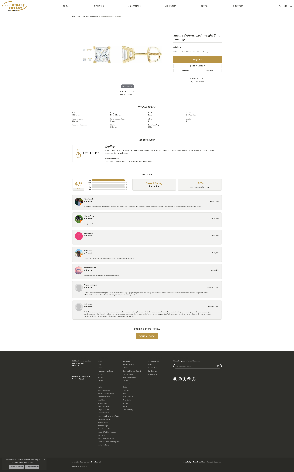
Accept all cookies (32, 467)
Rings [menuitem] (99, 364)
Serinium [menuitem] (126, 403)
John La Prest (89, 216)
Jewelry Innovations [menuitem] (129, 377)
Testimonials (152, 374)
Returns (209, 70)
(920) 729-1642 (126, 94)
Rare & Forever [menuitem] (128, 397)
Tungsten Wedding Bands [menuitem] (106, 438)
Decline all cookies (16, 467)
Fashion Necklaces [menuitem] (104, 397)
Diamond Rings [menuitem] (103, 426)
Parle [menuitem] (124, 393)
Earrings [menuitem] (100, 368)
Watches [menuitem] (100, 377)
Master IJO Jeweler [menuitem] (129, 384)
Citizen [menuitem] (125, 368)
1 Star (89, 189)
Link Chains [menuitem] (101, 435)
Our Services (152, 371)
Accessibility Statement (213, 462)
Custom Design (153, 368)
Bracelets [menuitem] (101, 374)
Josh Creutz (88, 304)
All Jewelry (170, 6)
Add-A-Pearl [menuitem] (127, 361)
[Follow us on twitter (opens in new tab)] (193, 379)
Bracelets (142, 161)
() (126, 180)
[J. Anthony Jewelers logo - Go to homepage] (14, 6)
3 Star (89, 185)
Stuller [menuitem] (125, 406)
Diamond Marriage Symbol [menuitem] (132, 371)
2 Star (89, 187)
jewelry (79, 16)
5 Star (89, 180)
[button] (280, 6)
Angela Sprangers (90, 285)
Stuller (150, 115)
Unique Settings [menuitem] (128, 409)
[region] (127, 54)
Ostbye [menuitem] (125, 387)
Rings (112, 161)
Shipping (185, 70)
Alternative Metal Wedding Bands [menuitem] (109, 442)
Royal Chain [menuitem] (127, 400)
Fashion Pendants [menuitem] (103, 413)
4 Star (89, 182)
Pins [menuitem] (99, 384)
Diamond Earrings (94, 16)
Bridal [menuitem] (100, 361)
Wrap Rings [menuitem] (101, 400)
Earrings (85, 16)
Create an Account (154, 361)
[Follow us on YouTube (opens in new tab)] (175, 379)
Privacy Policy (187, 462)
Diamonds (99, 6)
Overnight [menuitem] (126, 390)
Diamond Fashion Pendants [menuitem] (107, 432)
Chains (151, 161)
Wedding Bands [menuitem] (103, 422)
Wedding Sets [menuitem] (102, 403)
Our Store (238, 6)
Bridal (107, 161)
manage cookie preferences (22, 462)
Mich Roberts (88, 199)
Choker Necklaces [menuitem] (104, 445)
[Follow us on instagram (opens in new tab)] (180, 379)
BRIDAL (66, 6)
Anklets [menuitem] (100, 381)
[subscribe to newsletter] (218, 366)
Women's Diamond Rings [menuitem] (106, 393)
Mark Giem (88, 250)
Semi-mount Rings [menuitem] (104, 390)
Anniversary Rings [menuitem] (104, 419)
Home (73, 16)
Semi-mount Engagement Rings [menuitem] (108, 416)
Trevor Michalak (90, 268)
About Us (151, 364)
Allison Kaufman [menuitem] (128, 364)
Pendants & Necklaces (130, 161)
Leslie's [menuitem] (125, 381)
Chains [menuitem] (100, 387)
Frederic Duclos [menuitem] (128, 374)
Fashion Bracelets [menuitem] (104, 406)
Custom (204, 6)
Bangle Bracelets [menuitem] (103, 409)
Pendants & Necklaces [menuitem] (105, 371)
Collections (134, 6)
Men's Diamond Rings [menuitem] (105, 429)
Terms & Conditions (199, 462)
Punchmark (83, 467)
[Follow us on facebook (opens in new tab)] (184, 379)
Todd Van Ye (88, 233)
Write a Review (147, 336)
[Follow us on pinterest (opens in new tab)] (189, 379)
